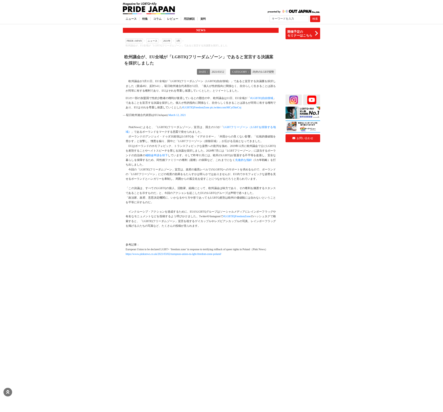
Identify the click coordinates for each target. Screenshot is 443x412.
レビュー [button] (172, 18)
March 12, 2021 (177, 115)
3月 (178, 40)
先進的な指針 (243, 159)
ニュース (131, 18)
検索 (315, 18)
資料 (203, 18)
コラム (157, 18)
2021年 (166, 40)
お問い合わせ (304, 138)
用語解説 (189, 18)
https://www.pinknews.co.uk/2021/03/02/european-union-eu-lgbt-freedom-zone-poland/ (173, 253)
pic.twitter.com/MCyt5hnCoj (225, 107)
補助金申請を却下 (156, 155)
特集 (145, 18)
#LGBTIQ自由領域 (261, 98)
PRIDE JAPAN (134, 40)
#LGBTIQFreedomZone (195, 107)
